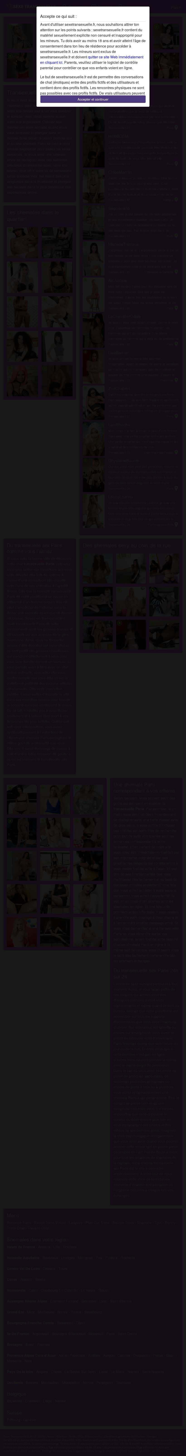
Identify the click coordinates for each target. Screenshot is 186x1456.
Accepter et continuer (93, 99)
